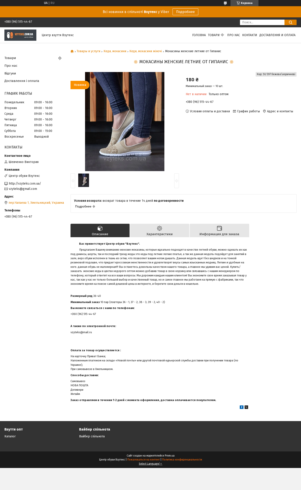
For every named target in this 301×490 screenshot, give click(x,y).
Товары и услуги (88, 51)
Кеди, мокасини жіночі (145, 51)
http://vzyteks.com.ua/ (25, 183)
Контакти (249, 35)
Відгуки (10, 73)
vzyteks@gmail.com (23, 189)
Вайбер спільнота (92, 436)
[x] (246, 408)
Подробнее (185, 12)
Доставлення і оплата (21, 81)
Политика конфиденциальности (182, 459)
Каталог (10, 436)
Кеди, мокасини (115, 51)
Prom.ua (170, 455)
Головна (199, 35)
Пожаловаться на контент (143, 459)
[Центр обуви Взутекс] (20, 35)
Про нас (233, 35)
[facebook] (241, 408)
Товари (214, 35)
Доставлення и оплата (277, 35)
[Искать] (290, 22)
